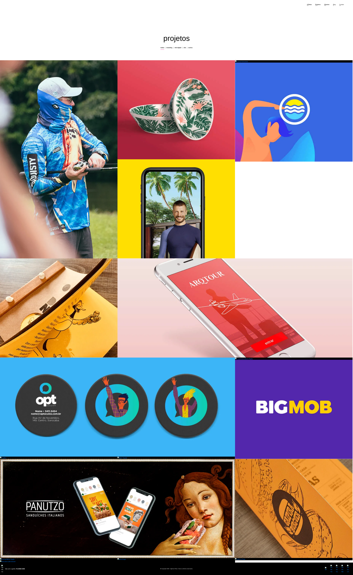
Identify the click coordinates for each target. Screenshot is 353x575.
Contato (341, 4)
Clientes (326, 4)
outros (190, 47)
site (185, 47)
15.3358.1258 (20, 569)
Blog (334, 4)
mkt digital (178, 47)
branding (169, 47)
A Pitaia (309, 4)
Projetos (318, 4)
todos (162, 47)
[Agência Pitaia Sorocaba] (8, 4)
